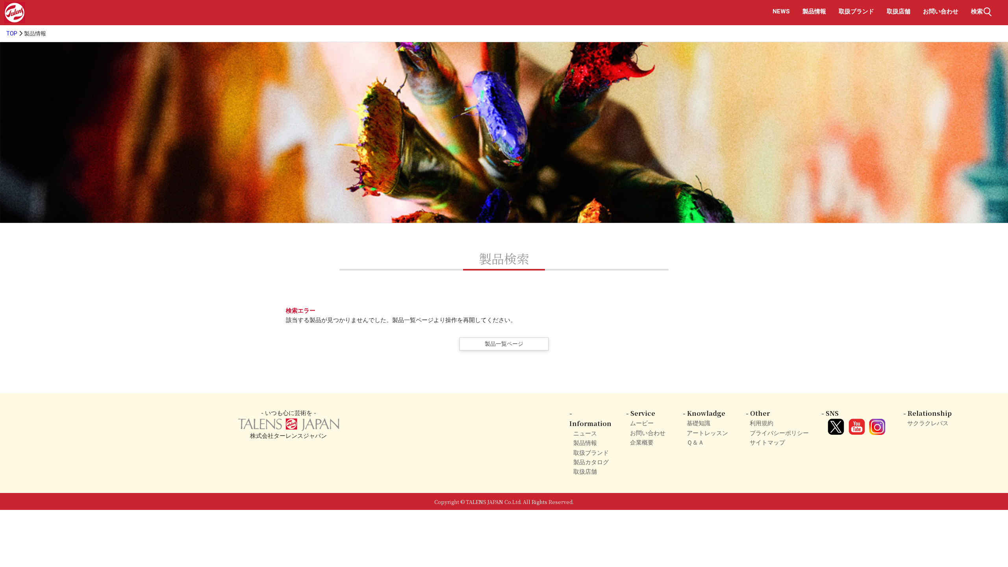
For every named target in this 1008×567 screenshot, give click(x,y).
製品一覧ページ (504, 344)
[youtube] (855, 423)
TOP (11, 33)
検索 (977, 11)
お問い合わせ (940, 11)
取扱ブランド (856, 11)
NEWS (781, 11)
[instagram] (876, 423)
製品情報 (814, 11)
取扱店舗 (898, 11)
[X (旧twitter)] (834, 423)
